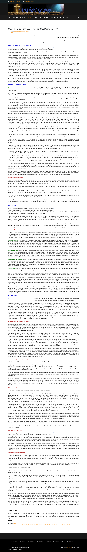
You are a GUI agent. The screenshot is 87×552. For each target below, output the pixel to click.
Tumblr (49, 541)
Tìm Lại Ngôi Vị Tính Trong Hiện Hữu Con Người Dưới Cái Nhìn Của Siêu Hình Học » (58, 524)
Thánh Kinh (15, 17)
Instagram (32, 541)
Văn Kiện (53, 17)
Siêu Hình (15, 523)
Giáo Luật (45, 17)
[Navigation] (78, 17)
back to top (10, 526)
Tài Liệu (65, 17)
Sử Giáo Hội (38, 17)
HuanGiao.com (69, 547)
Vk (63, 541)
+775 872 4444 (19, 1)
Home (9, 17)
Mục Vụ (59, 17)
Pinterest (41, 541)
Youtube (57, 541)
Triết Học (30, 17)
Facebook (15, 541)
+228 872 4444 (12, 1)
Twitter (23, 541)
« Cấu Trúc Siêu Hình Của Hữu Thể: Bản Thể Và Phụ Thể (29, 524)
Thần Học (22, 17)
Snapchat (71, 541)
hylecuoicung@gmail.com (29, 1)
